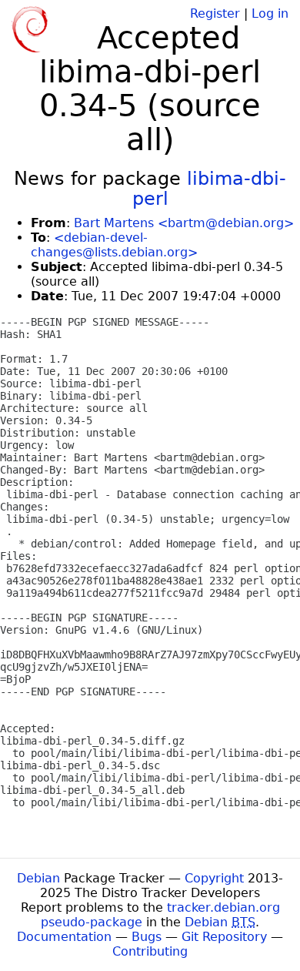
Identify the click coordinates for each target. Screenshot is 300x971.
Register (215, 13)
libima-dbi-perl (209, 188)
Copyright (214, 878)
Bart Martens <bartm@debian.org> (184, 223)
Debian (38, 878)
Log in (270, 13)
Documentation (64, 936)
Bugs (147, 936)
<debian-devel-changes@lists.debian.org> (114, 244)
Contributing (150, 951)
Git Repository (224, 936)
